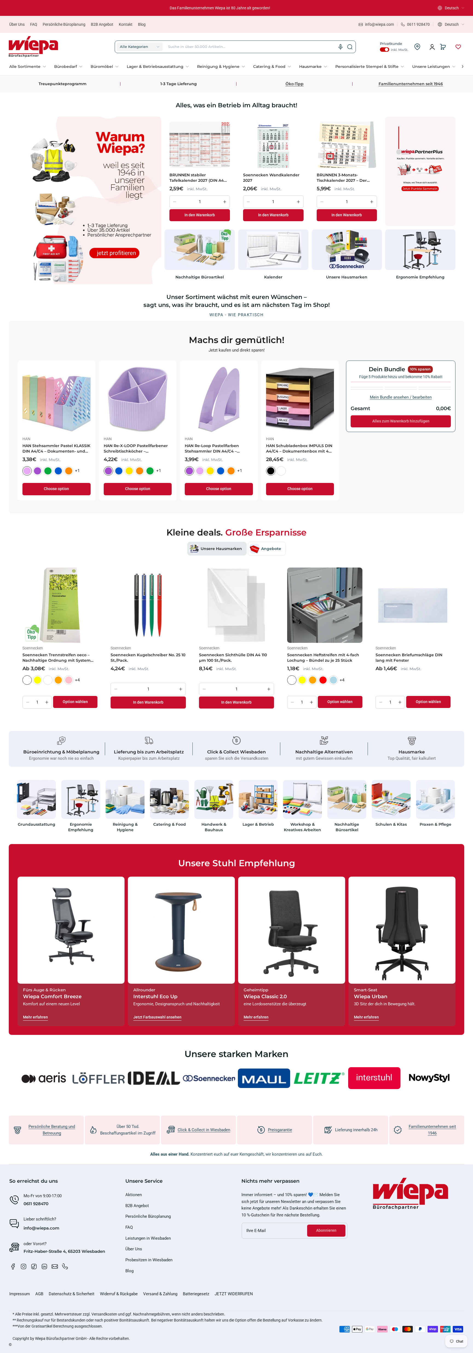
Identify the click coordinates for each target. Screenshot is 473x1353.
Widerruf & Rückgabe (119, 1293)
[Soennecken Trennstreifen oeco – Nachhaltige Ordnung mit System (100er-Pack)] (59, 605)
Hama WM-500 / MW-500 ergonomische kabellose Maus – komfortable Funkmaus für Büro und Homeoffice (298, 448)
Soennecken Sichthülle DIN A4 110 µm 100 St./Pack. (233, 657)
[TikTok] (34, 1266)
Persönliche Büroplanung (64, 24)
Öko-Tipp (294, 83)
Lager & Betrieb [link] (258, 824)
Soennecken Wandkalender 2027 (271, 177)
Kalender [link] (273, 277)
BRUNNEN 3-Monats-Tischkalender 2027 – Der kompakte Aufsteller (342, 177)
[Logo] (33, 46)
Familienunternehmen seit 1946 (411, 83)
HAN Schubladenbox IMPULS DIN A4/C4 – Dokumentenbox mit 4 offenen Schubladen (55, 448)
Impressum (19, 1293)
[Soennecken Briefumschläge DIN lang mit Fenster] (413, 605)
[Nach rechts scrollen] (458, 65)
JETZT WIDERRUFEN (234, 1293)
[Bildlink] (36, 807)
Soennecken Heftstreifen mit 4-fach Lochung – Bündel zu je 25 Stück (323, 657)
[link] (29, 67)
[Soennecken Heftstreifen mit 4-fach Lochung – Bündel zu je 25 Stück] (324, 605)
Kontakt (125, 24)
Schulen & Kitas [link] (391, 824)
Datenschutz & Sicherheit (71, 1293)
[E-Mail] (54, 1266)
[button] (451, 8)
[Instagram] (23, 1266)
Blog (142, 24)
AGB (39, 1293)
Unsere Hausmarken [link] (346, 277)
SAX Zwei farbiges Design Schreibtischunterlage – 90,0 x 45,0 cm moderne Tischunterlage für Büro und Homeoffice (218, 448)
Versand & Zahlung (160, 1293)
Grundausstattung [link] (36, 824)
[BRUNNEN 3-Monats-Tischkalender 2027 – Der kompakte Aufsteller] (347, 145)
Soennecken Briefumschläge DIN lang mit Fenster (409, 657)
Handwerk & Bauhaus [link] (213, 827)
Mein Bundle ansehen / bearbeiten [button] (401, 397)
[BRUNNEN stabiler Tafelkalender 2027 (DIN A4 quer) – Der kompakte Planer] (199, 145)
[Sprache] (340, 46)
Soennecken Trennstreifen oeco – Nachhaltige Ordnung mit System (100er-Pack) (56, 657)
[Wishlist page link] (458, 47)
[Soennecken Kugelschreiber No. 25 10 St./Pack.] (148, 605)
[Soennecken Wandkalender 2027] (273, 145)
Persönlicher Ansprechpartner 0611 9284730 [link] (220, 8)
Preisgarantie (280, 1129)
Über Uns (17, 24)
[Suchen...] (349, 46)
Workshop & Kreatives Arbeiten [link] (302, 827)
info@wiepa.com (41, 1228)
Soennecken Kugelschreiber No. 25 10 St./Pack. (148, 657)
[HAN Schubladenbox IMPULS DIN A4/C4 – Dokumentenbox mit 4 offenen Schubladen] (56, 399)
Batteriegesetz (196, 1293)
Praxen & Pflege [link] (435, 824)
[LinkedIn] (44, 1266)
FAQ (33, 24)
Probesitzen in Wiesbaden (148, 1259)
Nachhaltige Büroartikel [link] (199, 277)
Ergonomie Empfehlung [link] (420, 277)
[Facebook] (13, 1266)
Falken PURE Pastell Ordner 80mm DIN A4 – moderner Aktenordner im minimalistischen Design (137, 448)
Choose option (56, 488)
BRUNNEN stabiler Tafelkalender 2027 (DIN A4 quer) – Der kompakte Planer (198, 177)
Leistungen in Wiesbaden (148, 1238)
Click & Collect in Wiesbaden (204, 1129)
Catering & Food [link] (169, 824)
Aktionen (133, 1194)
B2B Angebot (102, 24)
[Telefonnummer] (65, 1266)
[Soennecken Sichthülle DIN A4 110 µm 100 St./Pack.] (236, 605)
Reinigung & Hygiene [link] (125, 827)
